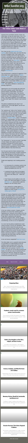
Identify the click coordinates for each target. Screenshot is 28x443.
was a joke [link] (16, 60)
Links (3, 25)
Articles (4, 19)
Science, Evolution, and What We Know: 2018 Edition (14, 369)
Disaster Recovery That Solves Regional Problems (14, 426)
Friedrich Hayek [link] (12, 117)
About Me (5, 22)
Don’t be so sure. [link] (21, 239)
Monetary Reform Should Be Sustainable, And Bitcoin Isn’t (14, 397)
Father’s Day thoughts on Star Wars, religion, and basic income (14, 340)
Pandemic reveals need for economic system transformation (14, 311)
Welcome (4, 14)
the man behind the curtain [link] (13, 207)
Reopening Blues (14, 283)
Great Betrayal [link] (8, 70)
